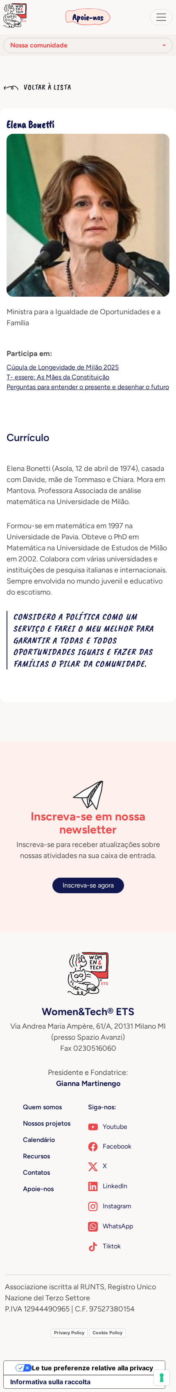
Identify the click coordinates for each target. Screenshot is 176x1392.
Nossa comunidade (39, 45)
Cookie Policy (107, 1333)
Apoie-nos (88, 17)
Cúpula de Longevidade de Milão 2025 (63, 367)
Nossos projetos (46, 1123)
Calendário (39, 1140)
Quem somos (42, 1107)
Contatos (36, 1172)
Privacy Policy (69, 1333)
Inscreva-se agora (88, 885)
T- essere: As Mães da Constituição (58, 377)
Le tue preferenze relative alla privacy (92, 1368)
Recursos (36, 1156)
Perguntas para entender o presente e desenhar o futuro (88, 387)
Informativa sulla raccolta (50, 1382)
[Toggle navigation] (161, 17)
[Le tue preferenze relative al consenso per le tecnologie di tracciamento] (161, 1377)
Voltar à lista (46, 87)
